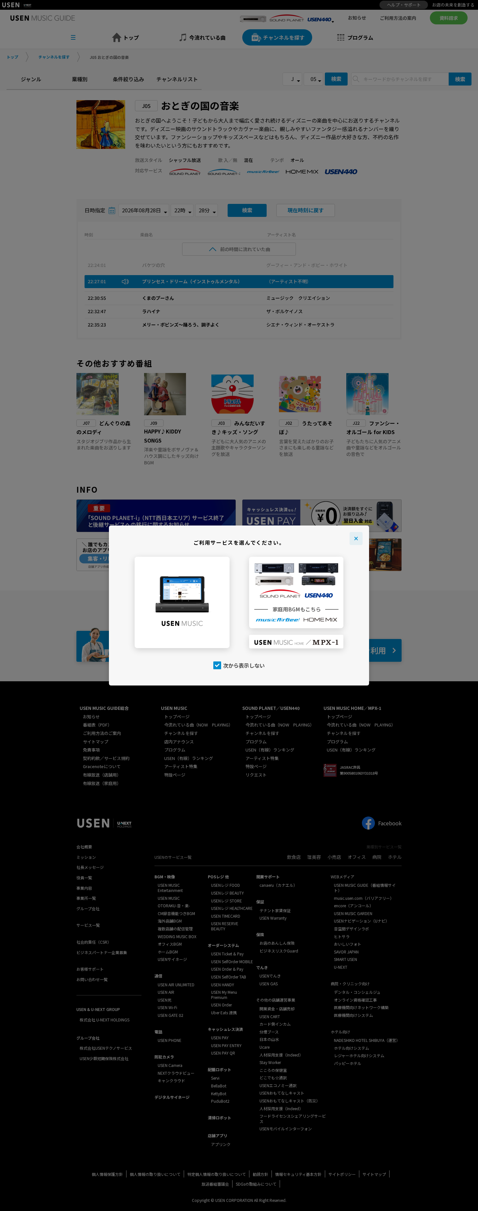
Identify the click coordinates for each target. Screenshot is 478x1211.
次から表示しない (244, 665)
